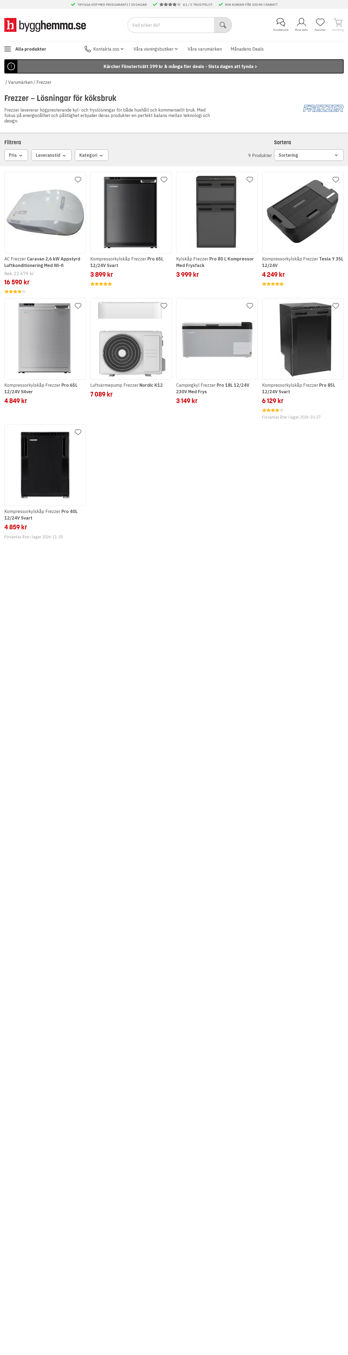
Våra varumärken (205, 49)
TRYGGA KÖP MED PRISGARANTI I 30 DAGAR (112, 4)
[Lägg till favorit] (78, 179)
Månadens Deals (247, 49)
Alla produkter (30, 49)
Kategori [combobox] (88, 155)
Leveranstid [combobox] (48, 155)
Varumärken (20, 82)
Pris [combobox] (13, 155)
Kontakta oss (106, 49)
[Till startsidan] (45, 25)
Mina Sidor (301, 30)
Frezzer (43, 82)
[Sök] (223, 25)
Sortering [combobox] (288, 155)
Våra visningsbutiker (153, 49)
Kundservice (280, 30)
